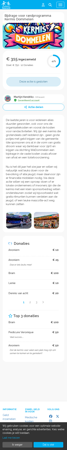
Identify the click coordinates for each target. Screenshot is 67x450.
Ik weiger (17, 444)
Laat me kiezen (11, 437)
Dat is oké (48, 444)
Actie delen (35, 107)
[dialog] (33, 436)
